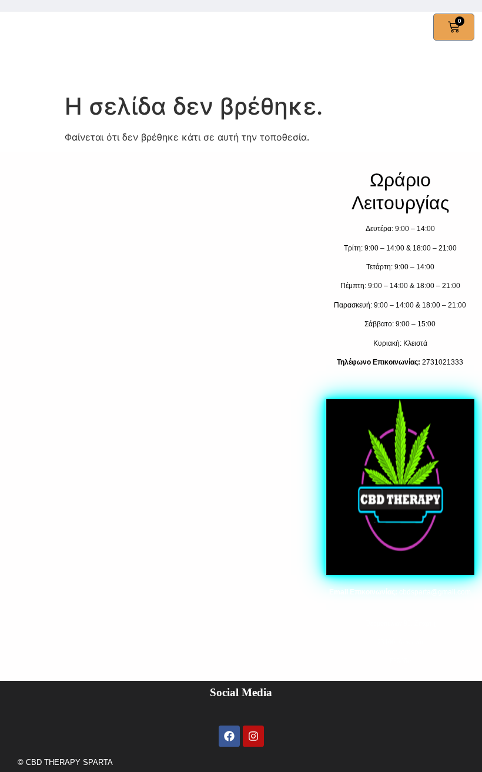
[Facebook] (229, 736)
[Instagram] (253, 736)
